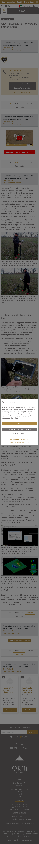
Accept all (19, 424)
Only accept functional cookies (18, 429)
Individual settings (19, 434)
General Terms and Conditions (19, 442)
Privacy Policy (14, 439)
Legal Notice (24, 439)
